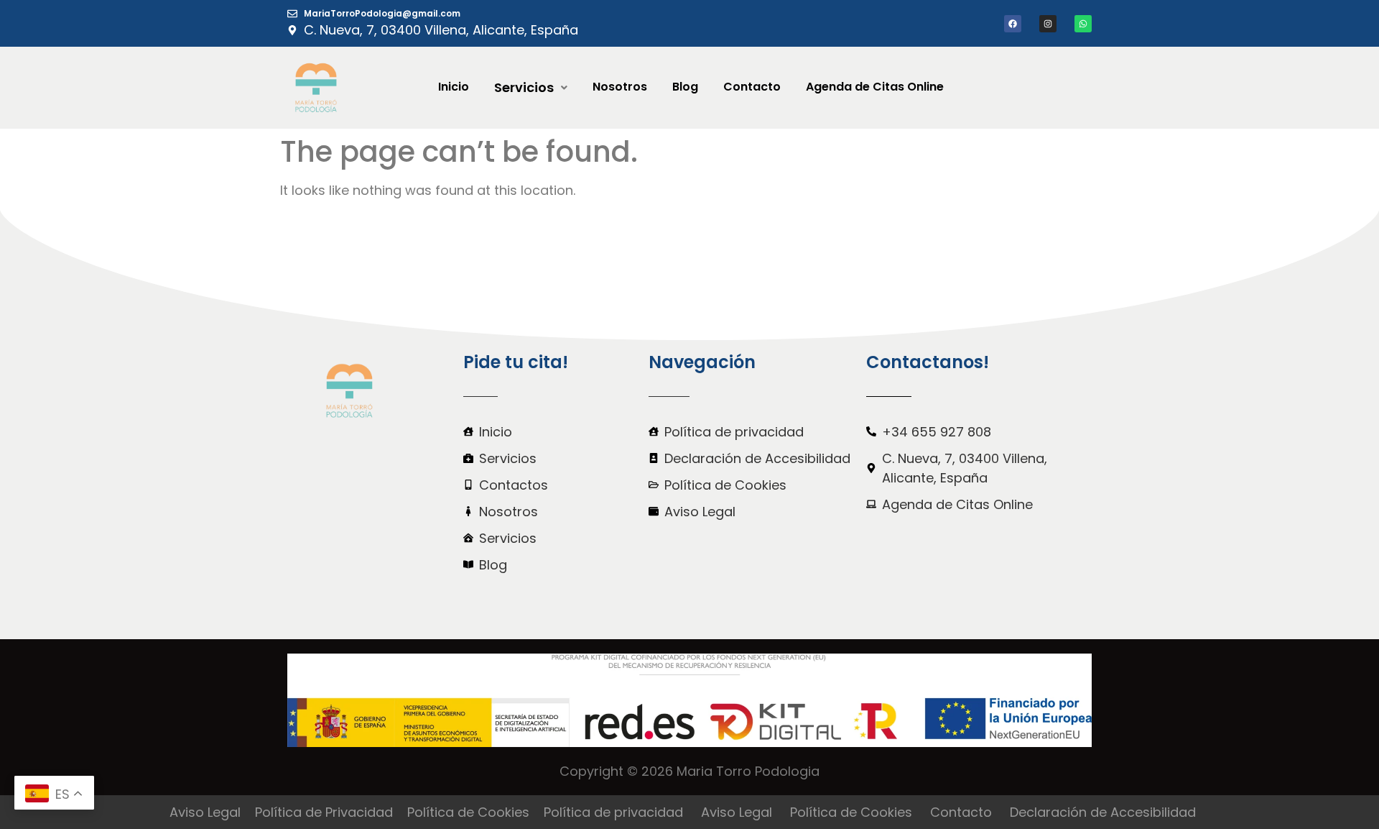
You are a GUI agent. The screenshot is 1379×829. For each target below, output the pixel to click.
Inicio (453, 87)
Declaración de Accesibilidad (1103, 812)
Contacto (752, 87)
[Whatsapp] (1083, 23)
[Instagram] (1048, 23)
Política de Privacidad (324, 812)
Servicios (524, 87)
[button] (530, 87)
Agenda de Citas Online (875, 87)
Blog (685, 87)
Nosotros (620, 87)
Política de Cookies (468, 812)
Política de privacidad (613, 812)
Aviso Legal (205, 812)
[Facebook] (1012, 23)
